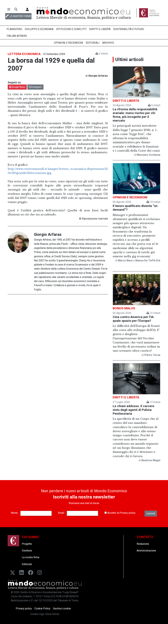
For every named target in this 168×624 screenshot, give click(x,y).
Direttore (27, 550)
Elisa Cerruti (52, 614)
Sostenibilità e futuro (128, 29)
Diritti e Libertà (100, 29)
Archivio (108, 42)
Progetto (27, 543)
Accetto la (121, 512)
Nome (14, 512)
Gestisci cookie (62, 608)
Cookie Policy (42, 608)
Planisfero (14, 29)
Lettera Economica (24, 54)
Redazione (143, 543)
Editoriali (93, 42)
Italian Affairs (17, 35)
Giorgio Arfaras (48, 234)
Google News (18, 87)
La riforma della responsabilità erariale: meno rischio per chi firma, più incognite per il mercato (135, 114)
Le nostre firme (30, 557)
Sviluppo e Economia (39, 29)
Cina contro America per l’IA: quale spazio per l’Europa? (133, 319)
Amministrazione (146, 550)
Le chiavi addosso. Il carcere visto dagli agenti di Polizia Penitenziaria (133, 409)
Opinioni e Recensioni (68, 42)
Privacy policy (127, 512)
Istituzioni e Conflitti (71, 29)
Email (61, 512)
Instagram (36, 87)
